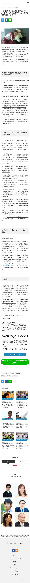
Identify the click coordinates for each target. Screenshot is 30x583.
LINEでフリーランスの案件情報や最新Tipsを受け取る (15, 362)
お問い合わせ (15, 574)
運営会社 (15, 561)
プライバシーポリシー (15, 568)
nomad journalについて (15, 558)
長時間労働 (14, 375)
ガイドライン (4, 373)
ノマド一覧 (15, 555)
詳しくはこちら (15, 354)
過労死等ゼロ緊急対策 (6, 375)
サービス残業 (11, 373)
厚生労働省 (14, 47)
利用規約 (15, 565)
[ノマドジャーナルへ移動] (1, 535)
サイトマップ (15, 571)
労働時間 (18, 373)
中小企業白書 (6, 265)
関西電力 (8, 285)
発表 (3, 51)
